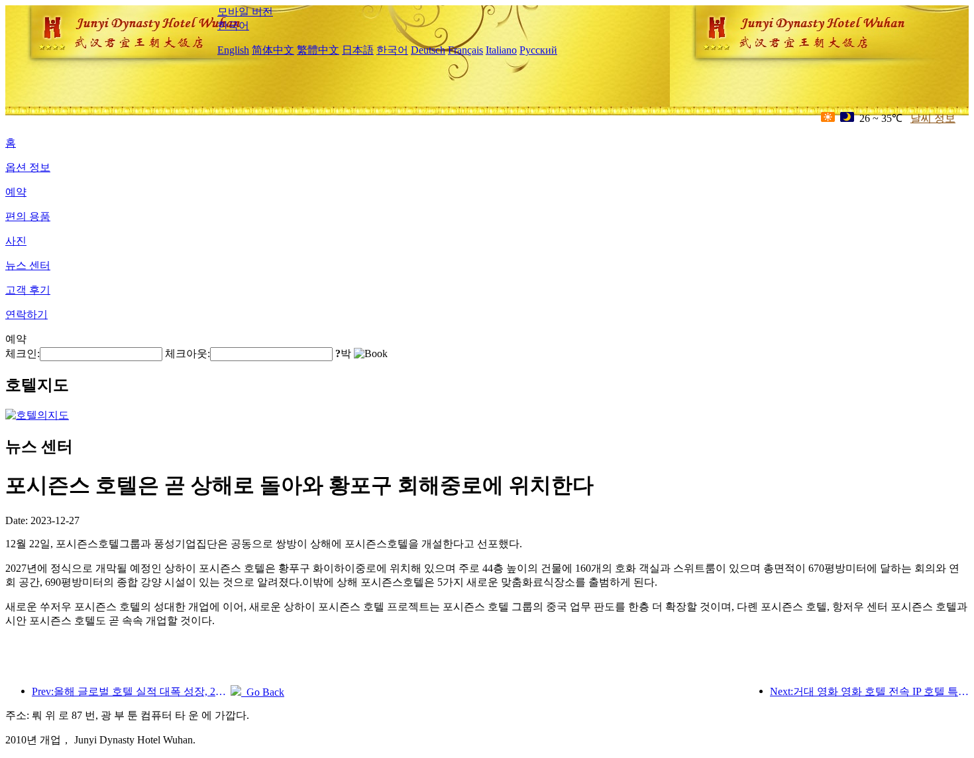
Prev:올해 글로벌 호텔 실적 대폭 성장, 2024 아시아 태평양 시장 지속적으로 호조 (131, 691)
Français (465, 50)
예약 (16, 191)
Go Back (262, 692)
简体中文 (273, 50)
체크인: (22, 353)
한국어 (233, 25)
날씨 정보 (932, 118)
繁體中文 (318, 50)
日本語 (358, 50)
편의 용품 (27, 216)
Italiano (501, 50)
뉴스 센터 (27, 265)
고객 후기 (27, 290)
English (233, 50)
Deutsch (428, 50)
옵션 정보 (27, 167)
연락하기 (26, 314)
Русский (538, 50)
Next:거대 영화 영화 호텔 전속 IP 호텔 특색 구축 (869, 691)
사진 (16, 240)
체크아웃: (187, 353)
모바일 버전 (245, 11)
